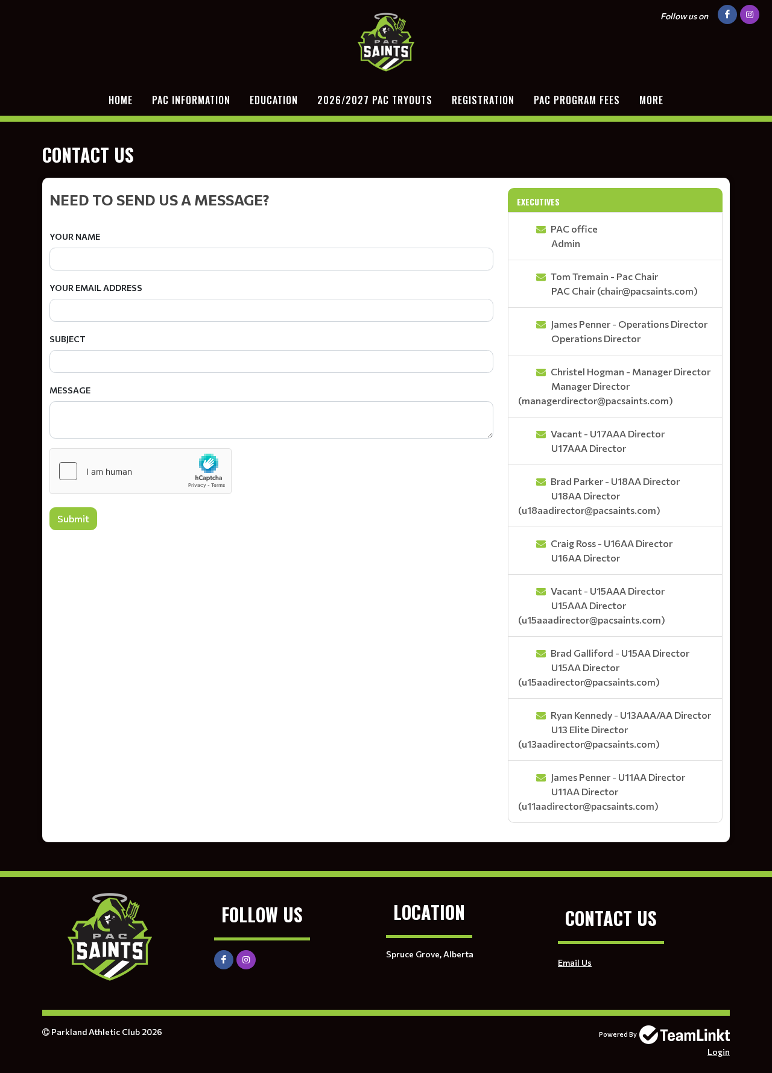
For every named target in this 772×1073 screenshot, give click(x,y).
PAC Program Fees (577, 100)
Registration (483, 100)
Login (718, 1051)
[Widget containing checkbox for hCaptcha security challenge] (140, 471)
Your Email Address (95, 288)
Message (69, 390)
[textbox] (271, 199)
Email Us (575, 962)
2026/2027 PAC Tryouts (374, 100)
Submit (73, 518)
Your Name (74, 236)
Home (121, 100)
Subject (67, 339)
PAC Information (191, 100)
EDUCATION (274, 100)
